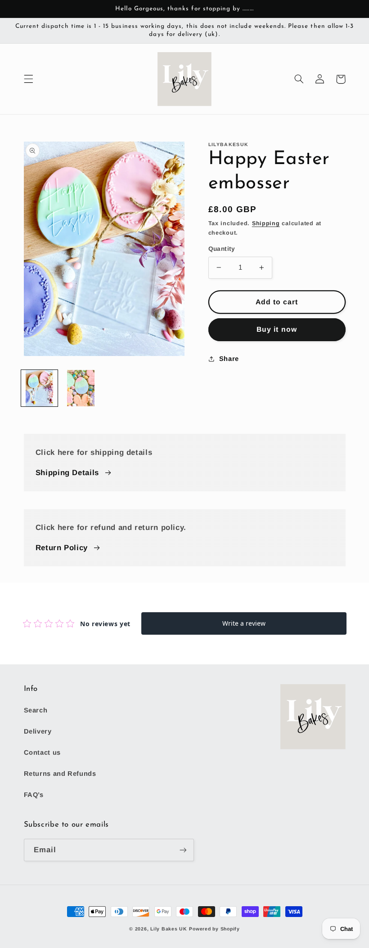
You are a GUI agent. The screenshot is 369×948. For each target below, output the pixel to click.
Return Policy (62, 547)
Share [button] (229, 358)
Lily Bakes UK (168, 928)
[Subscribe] (182, 850)
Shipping (266, 223)
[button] (28, 79)
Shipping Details (67, 472)
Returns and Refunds (60, 773)
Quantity (221, 248)
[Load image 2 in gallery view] (81, 388)
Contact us (42, 752)
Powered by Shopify (214, 928)
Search (36, 710)
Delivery (38, 731)
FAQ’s (34, 794)
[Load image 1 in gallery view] (39, 388)
